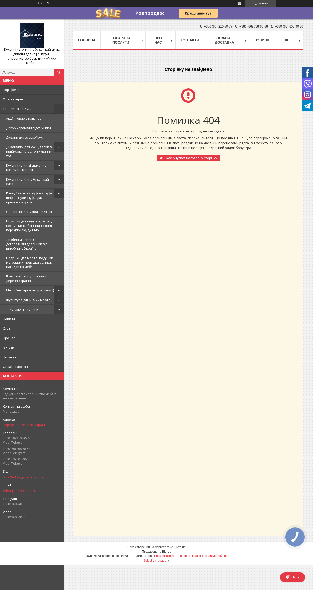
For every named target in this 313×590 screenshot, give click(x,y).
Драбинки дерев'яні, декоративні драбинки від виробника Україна (26, 244)
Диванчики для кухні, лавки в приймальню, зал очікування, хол (29, 151)
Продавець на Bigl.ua (156, 551)
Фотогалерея (13, 99)
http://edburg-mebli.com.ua (23, 477)
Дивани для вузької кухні (25, 137)
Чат (296, 577)
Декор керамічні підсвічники (28, 128)
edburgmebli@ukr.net (19, 490)
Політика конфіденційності (211, 556)
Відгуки (8, 347)
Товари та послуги (17, 109)
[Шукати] (59, 72)
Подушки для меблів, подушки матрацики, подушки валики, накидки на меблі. (29, 262)
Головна (86, 40)
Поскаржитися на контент (172, 556)
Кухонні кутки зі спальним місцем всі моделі (26, 167)
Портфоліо (11, 89)
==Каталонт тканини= (23, 309)
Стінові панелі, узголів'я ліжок (29, 211)
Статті (8, 328)
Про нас (9, 338)
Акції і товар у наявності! (25, 118)
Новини (9, 319)
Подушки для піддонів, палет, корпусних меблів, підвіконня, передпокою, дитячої (29, 225)
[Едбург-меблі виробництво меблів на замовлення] (32, 35)
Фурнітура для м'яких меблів (28, 300)
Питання (9, 357)
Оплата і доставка (17, 366)
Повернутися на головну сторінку (191, 158)
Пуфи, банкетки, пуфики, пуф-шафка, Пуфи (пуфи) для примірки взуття (29, 197)
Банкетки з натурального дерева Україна (26, 278)
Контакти (189, 40)
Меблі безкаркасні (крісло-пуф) (30, 290)
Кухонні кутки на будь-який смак (27, 181)
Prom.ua (180, 547)
